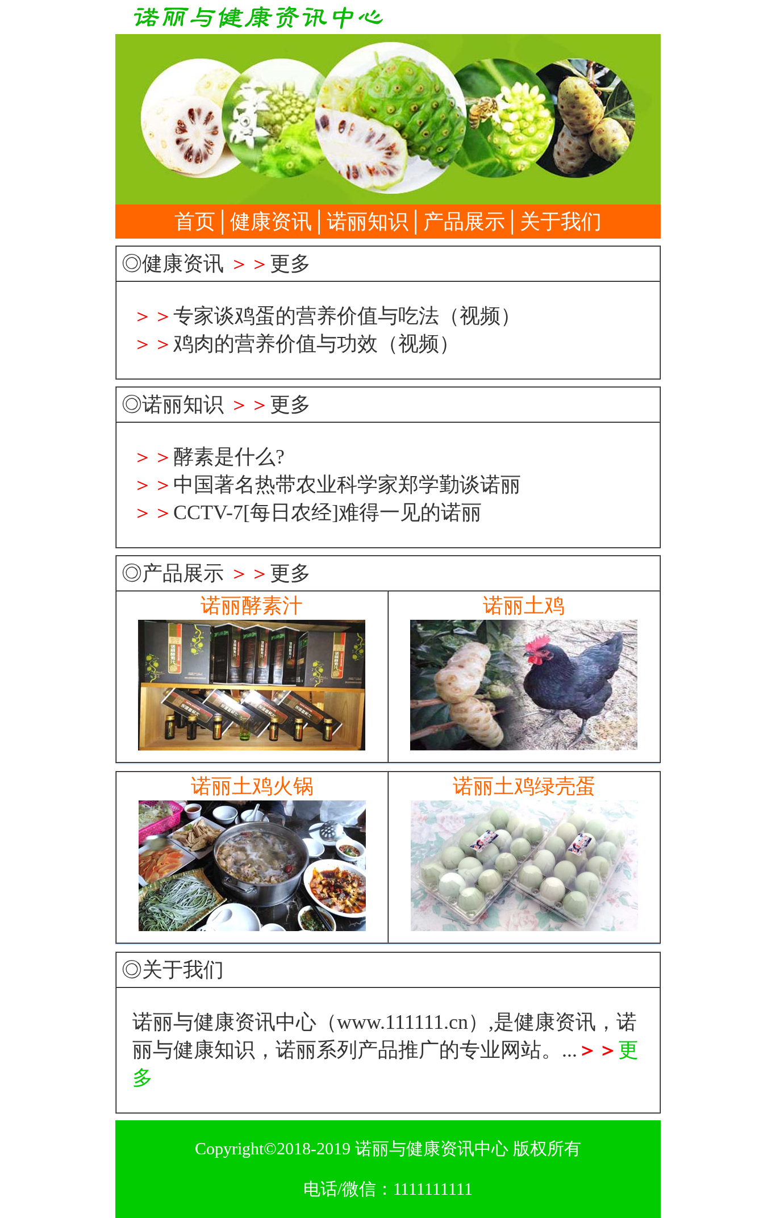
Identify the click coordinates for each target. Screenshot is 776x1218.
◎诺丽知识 (173, 404)
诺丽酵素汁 (252, 605)
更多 (290, 263)
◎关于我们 (173, 969)
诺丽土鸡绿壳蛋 (524, 786)
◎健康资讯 (173, 263)
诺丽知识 (367, 221)
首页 (194, 221)
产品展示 (464, 221)
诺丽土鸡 (524, 605)
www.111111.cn (402, 1022)
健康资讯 (271, 221)
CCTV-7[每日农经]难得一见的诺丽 (327, 512)
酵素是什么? (229, 456)
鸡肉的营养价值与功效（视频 (306, 343)
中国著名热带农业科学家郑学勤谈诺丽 (347, 484)
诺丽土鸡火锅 (252, 786)
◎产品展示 (173, 573)
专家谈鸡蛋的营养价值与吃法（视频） (347, 315)
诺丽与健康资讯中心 (432, 1148)
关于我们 (561, 221)
